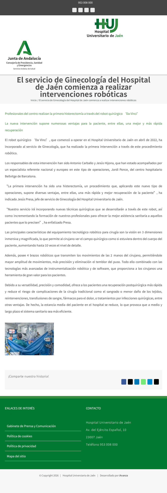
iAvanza (123, 475)
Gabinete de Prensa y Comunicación (31, 426)
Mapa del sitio (16, 456)
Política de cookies (19, 436)
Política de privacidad (21, 446)
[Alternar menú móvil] (6, 22)
